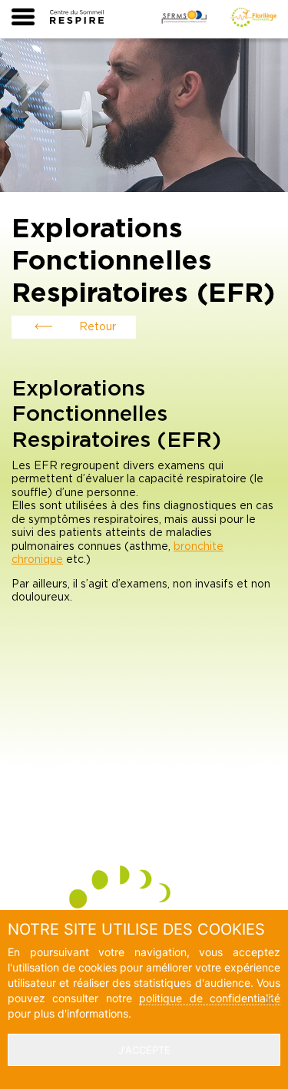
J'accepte (144, 1050)
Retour (97, 327)
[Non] (268, 1000)
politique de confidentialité (209, 998)
